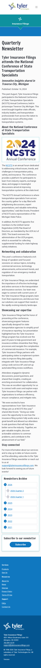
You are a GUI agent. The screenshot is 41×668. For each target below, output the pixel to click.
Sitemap (5, 588)
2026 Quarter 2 (17, 491)
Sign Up (4, 573)
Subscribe (20, 544)
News (4, 584)
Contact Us (6, 607)
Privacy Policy (7, 591)
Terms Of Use (7, 595)
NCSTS (9, 165)
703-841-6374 (9, 643)
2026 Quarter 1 (17, 497)
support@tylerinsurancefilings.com (18, 465)
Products (5, 569)
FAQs (4, 603)
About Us (5, 581)
